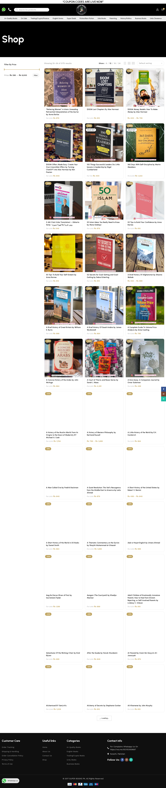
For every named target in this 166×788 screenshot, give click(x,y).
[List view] (125, 63)
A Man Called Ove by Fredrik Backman (62, 487)
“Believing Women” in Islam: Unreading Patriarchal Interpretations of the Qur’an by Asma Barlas (62, 112)
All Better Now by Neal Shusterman (101, 755)
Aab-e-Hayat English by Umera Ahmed (144, 543)
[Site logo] (81, 10)
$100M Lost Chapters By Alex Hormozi (103, 109)
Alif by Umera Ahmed (55, 755)
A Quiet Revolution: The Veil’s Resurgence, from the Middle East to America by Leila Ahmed (104, 490)
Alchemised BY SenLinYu (56, 705)
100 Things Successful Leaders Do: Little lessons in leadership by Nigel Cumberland (103, 167)
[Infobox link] (3, 10)
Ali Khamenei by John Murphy (140, 705)
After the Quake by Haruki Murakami (102, 653)
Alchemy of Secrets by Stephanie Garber (104, 705)
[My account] (157, 9)
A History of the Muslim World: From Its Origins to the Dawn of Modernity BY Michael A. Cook (62, 435)
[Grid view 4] (133, 63)
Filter (36, 75)
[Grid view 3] (129, 63)
